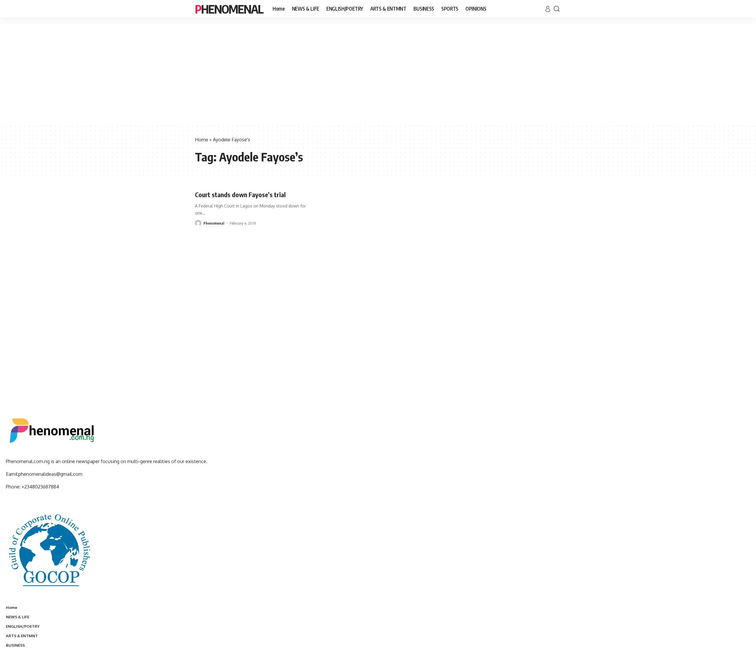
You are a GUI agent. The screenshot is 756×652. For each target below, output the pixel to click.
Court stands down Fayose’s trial (240, 194)
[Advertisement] (378, 79)
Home (201, 140)
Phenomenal (229, 9)
